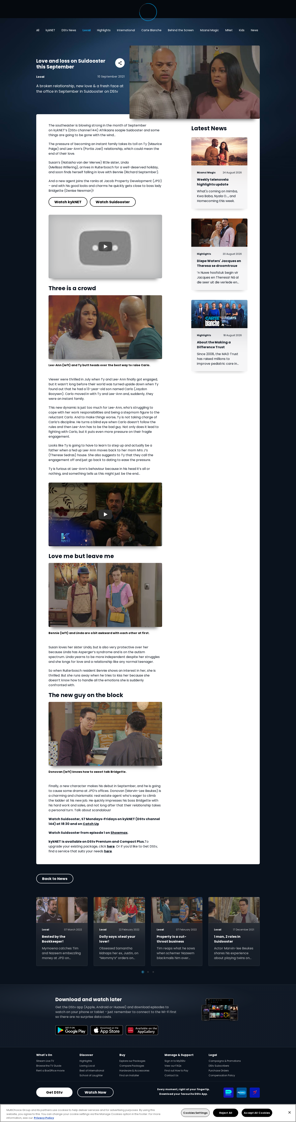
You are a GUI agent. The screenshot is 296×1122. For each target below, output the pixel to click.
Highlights (104, 30)
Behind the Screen (181, 30)
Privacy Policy (44, 1118)
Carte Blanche (151, 30)
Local (87, 30)
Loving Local (87, 1065)
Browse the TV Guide (48, 1065)
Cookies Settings (195, 1113)
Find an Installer (129, 1075)
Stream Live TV (45, 1061)
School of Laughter (91, 1075)
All (37, 30)
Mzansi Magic (209, 30)
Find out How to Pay (176, 1070)
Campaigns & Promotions (225, 1061)
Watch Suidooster (113, 201)
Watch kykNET (68, 201)
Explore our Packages (132, 1061)
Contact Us (171, 1075)
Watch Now (95, 1092)
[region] (148, 1113)
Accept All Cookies (257, 1113)
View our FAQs (173, 1065)
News (254, 30)
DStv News (69, 30)
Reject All (225, 1113)
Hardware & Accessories (134, 1070)
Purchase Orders (219, 1070)
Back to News (54, 878)
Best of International (92, 1070)
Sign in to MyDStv (175, 1061)
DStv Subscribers (219, 1065)
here (111, 846)
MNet (229, 30)
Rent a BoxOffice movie (50, 1070)
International (126, 30)
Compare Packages (131, 1065)
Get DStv (54, 1092)
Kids (241, 30)
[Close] (289, 1112)
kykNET (50, 30)
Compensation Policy (222, 1075)
